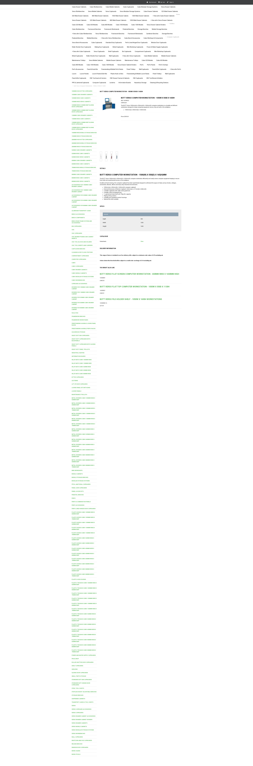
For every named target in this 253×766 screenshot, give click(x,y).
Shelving (75, 669)
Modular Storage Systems (81, 481)
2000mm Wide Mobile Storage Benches (84, 143)
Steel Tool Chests (78, 688)
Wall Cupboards (114, 56)
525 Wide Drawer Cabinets (169, 11)
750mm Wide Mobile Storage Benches (84, 167)
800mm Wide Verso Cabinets (81, 181)
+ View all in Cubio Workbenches (82, 33)
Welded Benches (92, 38)
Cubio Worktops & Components (153, 38)
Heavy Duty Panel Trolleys (81, 349)
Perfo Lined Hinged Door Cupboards (136, 42)
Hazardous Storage (140, 82)
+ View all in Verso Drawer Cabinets (161, 20)
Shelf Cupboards (113, 51)
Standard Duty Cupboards (114, 42)
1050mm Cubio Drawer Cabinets (82, 94)
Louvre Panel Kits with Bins (81, 387)
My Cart (162, 2)
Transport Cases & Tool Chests (82, 702)
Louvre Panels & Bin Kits (99, 74)
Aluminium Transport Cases (81, 210)
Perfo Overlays (163, 65)
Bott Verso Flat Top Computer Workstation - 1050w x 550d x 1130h (134, 286)
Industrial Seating (78, 353)
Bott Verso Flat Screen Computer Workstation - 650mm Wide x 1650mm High (139, 274)
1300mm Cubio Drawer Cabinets (82, 115)
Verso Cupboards (111, 11)
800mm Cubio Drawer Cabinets (82, 174)
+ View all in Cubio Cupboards (81, 51)
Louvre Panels (84, 74)
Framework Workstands (111, 29)
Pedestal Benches (128, 29)
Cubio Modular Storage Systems (147, 7)
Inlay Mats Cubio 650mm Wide (81, 370)
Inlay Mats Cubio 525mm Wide (81, 366)
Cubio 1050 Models (122, 25)
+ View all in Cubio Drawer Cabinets (163, 16)
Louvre (74, 74)
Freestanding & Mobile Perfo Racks (112, 69)
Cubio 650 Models (92, 25)
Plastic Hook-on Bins (117, 74)
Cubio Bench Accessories (132, 38)
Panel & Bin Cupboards (159, 69)
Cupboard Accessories (79, 283)
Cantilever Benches (152, 33)
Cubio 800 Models (106, 25)
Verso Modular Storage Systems (130, 11)
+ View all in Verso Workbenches (111, 38)
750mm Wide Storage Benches (81, 171)
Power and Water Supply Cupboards (84, 655)
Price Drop (75, 658)
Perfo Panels (151, 65)
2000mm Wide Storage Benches (82, 146)
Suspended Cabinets (78, 698)
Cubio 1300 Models (137, 25)
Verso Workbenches (78, 11)
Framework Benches (94, 29)
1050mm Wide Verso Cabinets (81, 101)
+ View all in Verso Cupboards (131, 56)
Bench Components (78, 217)
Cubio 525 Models (77, 25)
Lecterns (112, 82)
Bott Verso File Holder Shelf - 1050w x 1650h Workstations (131, 299)
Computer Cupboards (99, 82)
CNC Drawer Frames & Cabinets (119, 78)
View (142, 241)
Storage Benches (143, 29)
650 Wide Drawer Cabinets (80, 16)
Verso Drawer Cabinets (168, 7)
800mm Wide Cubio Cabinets (81, 178)
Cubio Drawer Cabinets (79, 7)
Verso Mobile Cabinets (95, 11)
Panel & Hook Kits (92, 69)
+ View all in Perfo (175, 69)
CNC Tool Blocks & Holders (154, 78)
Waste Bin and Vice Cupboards (82, 740)
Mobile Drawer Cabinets (168, 56)
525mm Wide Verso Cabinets (81, 157)
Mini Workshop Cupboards (135, 47)
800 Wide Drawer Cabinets (100, 16)
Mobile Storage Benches (159, 29)
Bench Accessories (78, 214)
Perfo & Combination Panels (81, 501)
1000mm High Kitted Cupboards (82, 91)
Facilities (75, 313)
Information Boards (125, 82)
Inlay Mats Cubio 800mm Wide (81, 373)
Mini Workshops (77, 470)
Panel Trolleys (131, 69)
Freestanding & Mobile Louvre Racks (138, 74)
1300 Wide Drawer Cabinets (140, 16)
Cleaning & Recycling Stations (159, 82)
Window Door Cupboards (158, 42)
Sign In (171, 2)
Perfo (141, 65)
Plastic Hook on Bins (79, 579)
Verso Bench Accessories (80, 42)
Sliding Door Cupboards (102, 47)
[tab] (84, 91)
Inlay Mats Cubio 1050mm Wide (82, 359)
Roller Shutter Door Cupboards (81, 47)
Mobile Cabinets (77, 474)
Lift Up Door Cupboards (79, 384)
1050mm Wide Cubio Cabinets (81, 98)
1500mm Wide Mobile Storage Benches (84, 132)
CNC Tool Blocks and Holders (82, 242)
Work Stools (76, 754)
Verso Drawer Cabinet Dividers (156, 25)
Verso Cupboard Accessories (81, 709)
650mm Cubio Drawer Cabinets (82, 160)
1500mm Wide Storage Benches (82, 136)
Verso (74, 705)
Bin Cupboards (126, 51)
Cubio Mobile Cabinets (113, 7)
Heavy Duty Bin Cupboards (80, 335)
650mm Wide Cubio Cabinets (81, 164)
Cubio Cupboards (128, 7)
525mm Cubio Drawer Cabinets (82, 150)
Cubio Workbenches (96, 7)
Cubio (73, 262)
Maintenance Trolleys (78, 60)
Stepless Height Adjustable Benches (84, 691)
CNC (73, 229)
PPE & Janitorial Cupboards (80, 82)
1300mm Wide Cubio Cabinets (81, 119)
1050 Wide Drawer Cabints (120, 16)
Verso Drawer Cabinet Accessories (83, 716)
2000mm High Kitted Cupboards (82, 139)
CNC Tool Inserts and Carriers (82, 245)
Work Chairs (76, 751)
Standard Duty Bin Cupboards (82, 679)
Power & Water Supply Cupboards (157, 47)
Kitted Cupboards (118, 47)
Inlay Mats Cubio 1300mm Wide (82, 363)
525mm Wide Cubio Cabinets (81, 153)
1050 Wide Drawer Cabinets (138, 20)
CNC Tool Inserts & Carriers (98, 78)
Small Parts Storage (79, 676)
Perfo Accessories (78, 69)
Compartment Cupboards (143, 51)
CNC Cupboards (138, 78)
